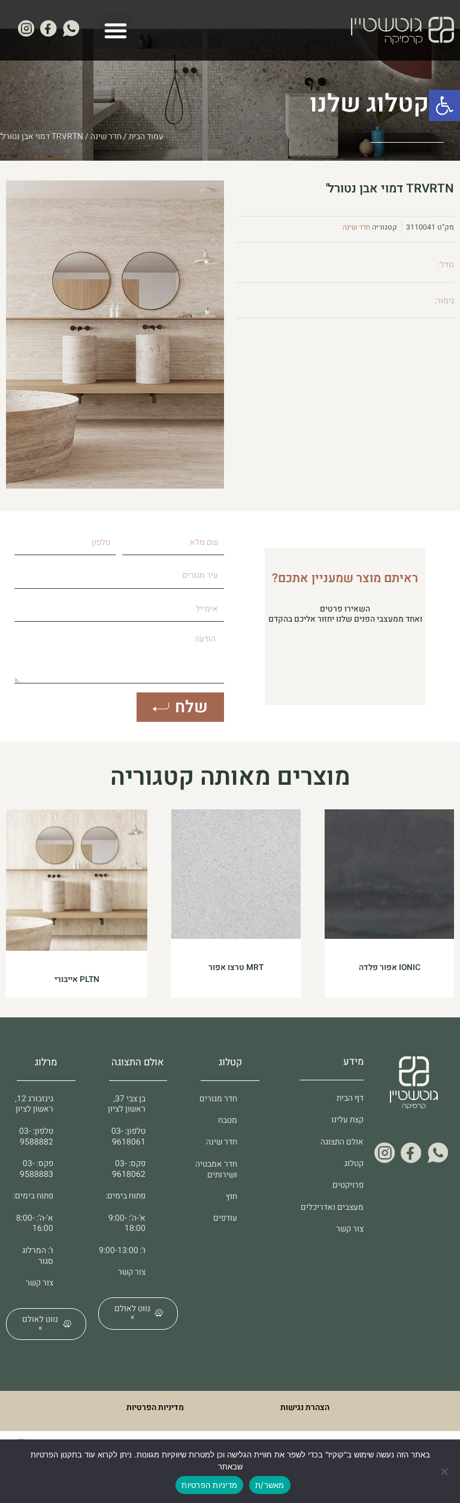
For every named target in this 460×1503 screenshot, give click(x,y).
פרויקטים (348, 1185)
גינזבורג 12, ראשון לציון (34, 1104)
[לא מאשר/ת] (445, 1471)
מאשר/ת (270, 1485)
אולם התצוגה (342, 1142)
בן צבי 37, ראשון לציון (127, 1104)
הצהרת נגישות (304, 1408)
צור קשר (350, 1229)
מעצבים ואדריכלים (332, 1207)
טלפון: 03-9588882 (36, 1136)
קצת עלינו (347, 1120)
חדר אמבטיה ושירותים (216, 1169)
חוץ (231, 1197)
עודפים (225, 1218)
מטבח (227, 1121)
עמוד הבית (146, 137)
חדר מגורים (218, 1099)
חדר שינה (106, 137)
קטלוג (354, 1164)
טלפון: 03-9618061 (128, 1136)
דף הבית (350, 1098)
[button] (444, 105)
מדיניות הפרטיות (155, 1408)
